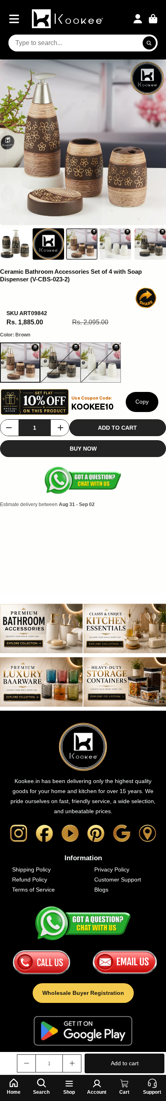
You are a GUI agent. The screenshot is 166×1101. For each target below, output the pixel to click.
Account (138, 19)
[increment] (60, 428)
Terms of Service (33, 889)
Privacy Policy (111, 869)
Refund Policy (29, 879)
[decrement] (8, 428)
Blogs (101, 889)
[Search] (149, 43)
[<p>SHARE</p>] (145, 297)
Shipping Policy (31, 869)
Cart (153, 19)
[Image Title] (18, 833)
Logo (68, 18)
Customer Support (117, 879)
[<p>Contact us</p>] (41, 962)
